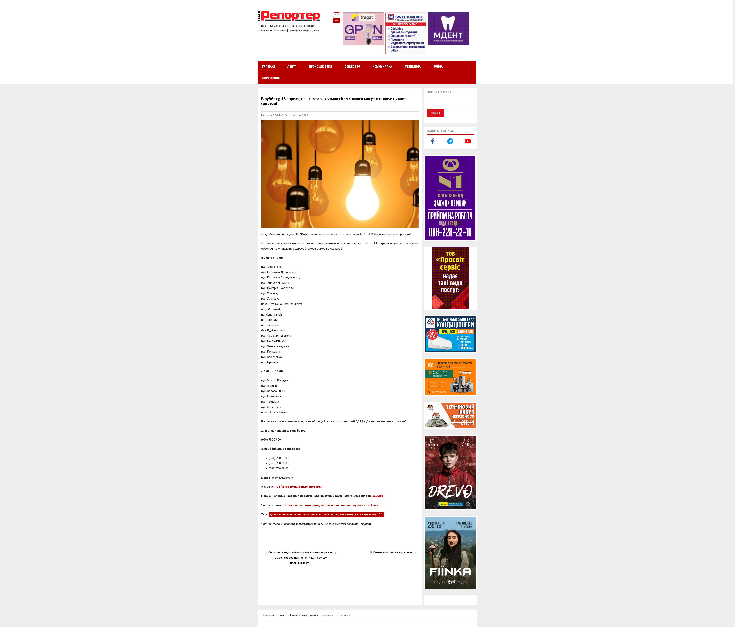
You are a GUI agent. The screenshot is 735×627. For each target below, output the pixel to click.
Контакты (344, 615)
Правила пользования (303, 615)
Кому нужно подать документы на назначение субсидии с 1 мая (331, 505)
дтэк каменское (281, 514)
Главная (268, 66)
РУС (336, 20)
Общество (352, 66)
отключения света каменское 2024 (359, 514)
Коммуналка (382, 66)
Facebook (351, 524)
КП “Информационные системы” (299, 486)
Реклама (327, 615)
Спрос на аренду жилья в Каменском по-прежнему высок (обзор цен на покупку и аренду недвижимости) (302, 558)
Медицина (413, 66)
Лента (291, 66)
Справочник (271, 78)
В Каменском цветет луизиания (391, 552)
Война (438, 66)
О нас (281, 615)
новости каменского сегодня (314, 514)
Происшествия (320, 66)
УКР (336, 15)
